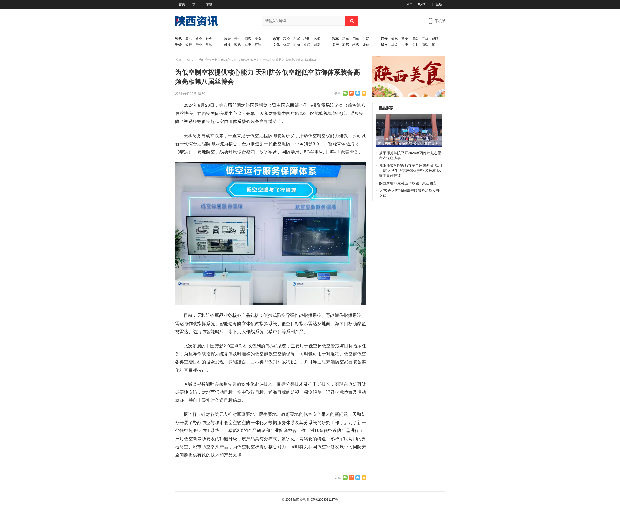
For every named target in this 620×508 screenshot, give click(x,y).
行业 (198, 45)
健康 (247, 45)
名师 (317, 39)
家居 (345, 45)
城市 (384, 45)
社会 (209, 39)
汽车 (335, 39)
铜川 (435, 45)
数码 (237, 45)
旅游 (227, 39)
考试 (296, 39)
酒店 (247, 39)
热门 (195, 4)
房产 (335, 45)
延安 (404, 39)
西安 (384, 39)
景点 (237, 39)
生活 (366, 39)
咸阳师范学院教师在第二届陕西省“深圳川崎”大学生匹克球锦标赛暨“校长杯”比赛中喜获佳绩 (410, 170)
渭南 (414, 39)
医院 (258, 45)
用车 (355, 39)
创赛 (317, 45)
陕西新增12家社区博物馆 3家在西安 (408, 183)
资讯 (178, 39)
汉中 (414, 45)
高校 (286, 39)
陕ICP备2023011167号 (322, 499)
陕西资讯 (299, 499)
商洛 (425, 45)
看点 (188, 39)
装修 (366, 45)
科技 (227, 45)
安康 (404, 45)
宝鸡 (425, 39)
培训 (306, 39)
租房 (355, 45)
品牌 (209, 45)
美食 (258, 39)
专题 (209, 4)
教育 (276, 39)
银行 (188, 45)
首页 (182, 4)
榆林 (394, 39)
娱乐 (306, 45)
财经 (178, 45)
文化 (276, 45)
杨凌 (394, 45)
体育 (286, 45)
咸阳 (435, 39)
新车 (345, 39)
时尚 (296, 45)
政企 (198, 39)
